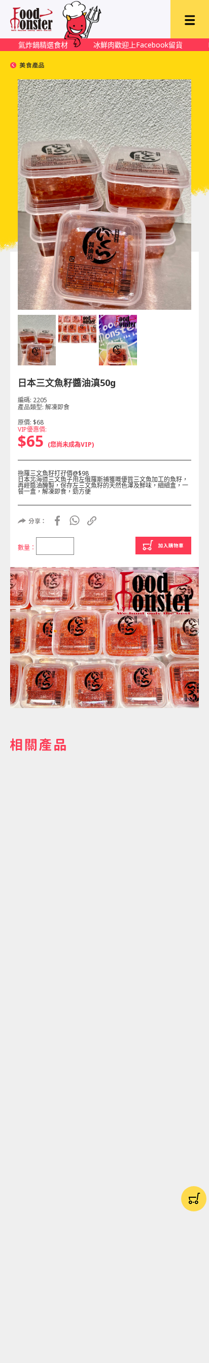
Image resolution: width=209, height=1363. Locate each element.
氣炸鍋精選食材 (43, 45)
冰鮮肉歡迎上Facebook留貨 (138, 45)
